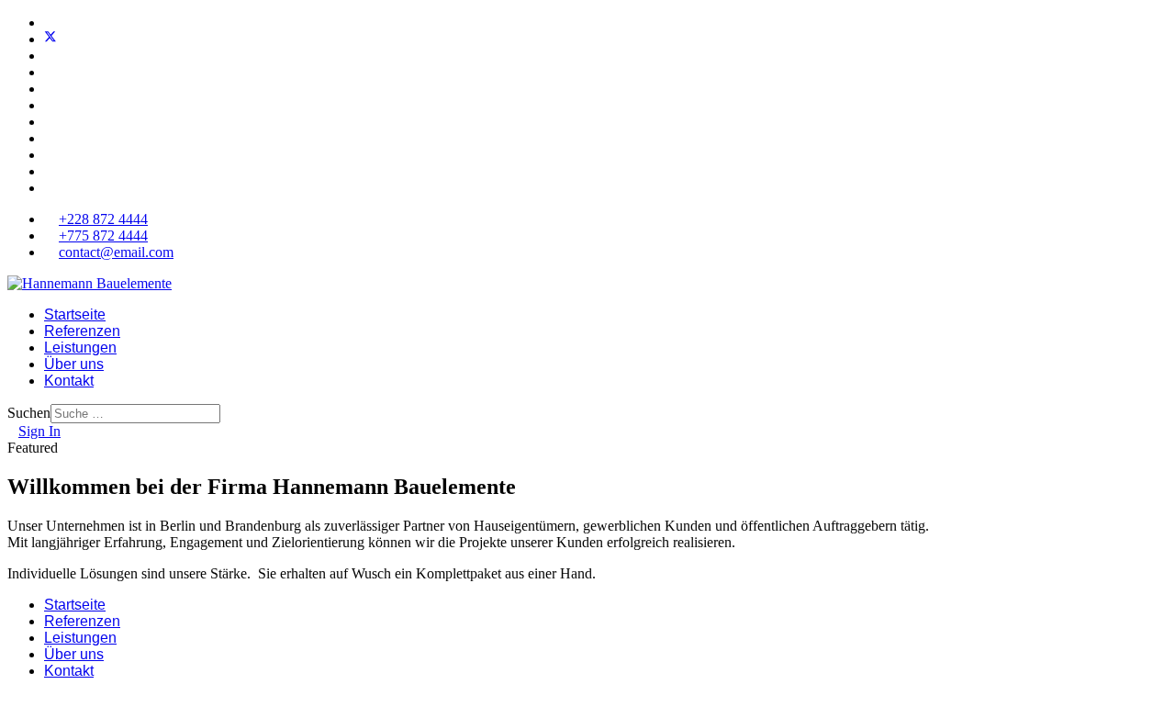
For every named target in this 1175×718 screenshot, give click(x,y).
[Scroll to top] (12, 702)
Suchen (28, 413)
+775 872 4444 (103, 235)
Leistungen (80, 347)
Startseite (75, 314)
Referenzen (82, 331)
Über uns (74, 364)
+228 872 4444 (103, 219)
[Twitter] (50, 39)
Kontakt (69, 380)
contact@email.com (116, 252)
